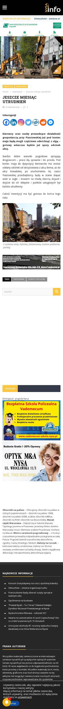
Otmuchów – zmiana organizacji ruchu (27, 587)
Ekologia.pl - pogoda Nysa (16, 398)
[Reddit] (43, 122)
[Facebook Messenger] (50, 122)
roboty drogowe (36, 279)
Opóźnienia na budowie (20, 600)
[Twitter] (28, 122)
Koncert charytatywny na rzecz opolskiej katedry (33, 583)
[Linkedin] (13, 122)
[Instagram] (21, 122)
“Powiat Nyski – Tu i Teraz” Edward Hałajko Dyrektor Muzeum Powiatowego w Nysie (30, 607)
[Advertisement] (31, 342)
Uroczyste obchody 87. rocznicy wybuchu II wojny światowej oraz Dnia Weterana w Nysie (33, 627)
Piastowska (19, 279)
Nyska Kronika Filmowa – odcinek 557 (27, 613)
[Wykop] (35, 122)
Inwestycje (8, 86)
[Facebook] (6, 122)
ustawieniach (25, 697)
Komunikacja (21, 86)
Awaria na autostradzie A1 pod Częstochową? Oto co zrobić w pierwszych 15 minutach (33, 619)
